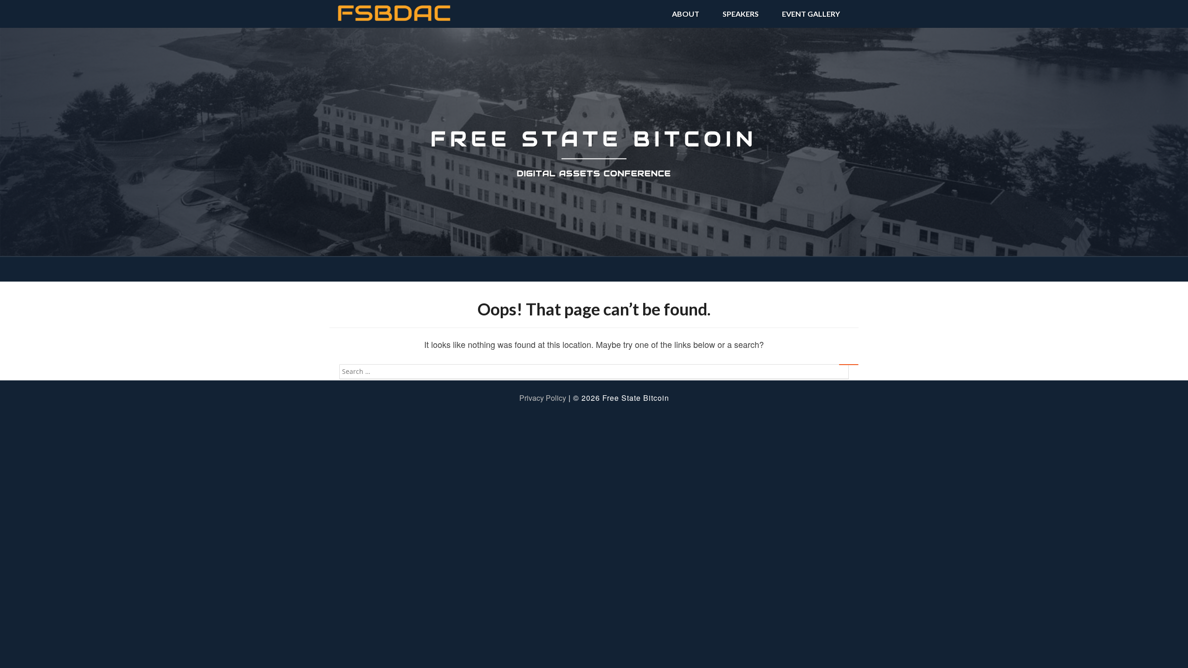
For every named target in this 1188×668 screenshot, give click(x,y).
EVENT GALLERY (811, 13)
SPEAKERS (741, 13)
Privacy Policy (542, 397)
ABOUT (685, 13)
